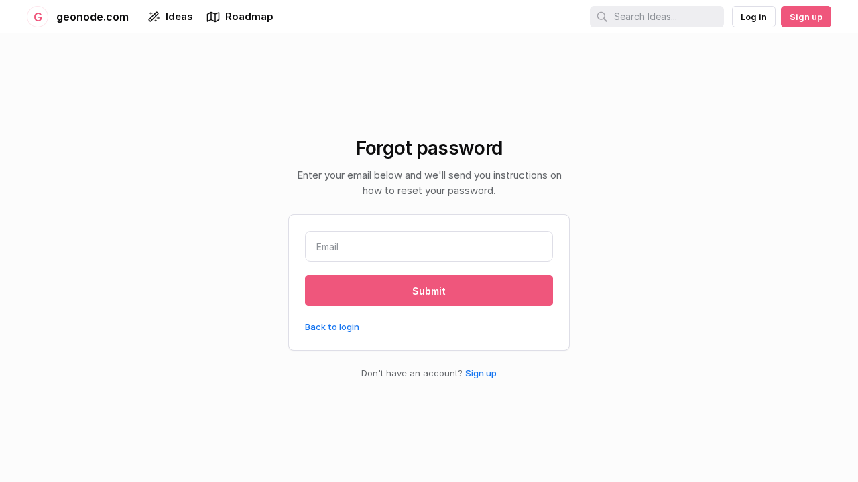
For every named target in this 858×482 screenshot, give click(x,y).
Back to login (332, 326)
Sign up (481, 373)
